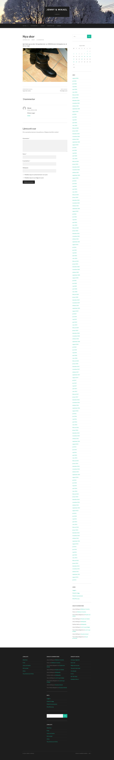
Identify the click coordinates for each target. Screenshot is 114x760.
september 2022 (76, 208)
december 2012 (75, 532)
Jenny (33, 39)
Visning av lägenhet (75, 659)
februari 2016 (75, 427)
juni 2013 (74, 516)
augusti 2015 (75, 444)
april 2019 (74, 322)
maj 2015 (74, 452)
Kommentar (26, 138)
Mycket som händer (85, 618)
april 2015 (74, 455)
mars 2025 (74, 125)
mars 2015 (74, 458)
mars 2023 (74, 191)
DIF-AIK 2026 (74, 676)
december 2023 (75, 167)
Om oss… (25, 25)
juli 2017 (74, 380)
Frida (24, 662)
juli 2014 (74, 480)
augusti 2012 (75, 543)
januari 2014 (75, 496)
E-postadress (26, 161)
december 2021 (75, 233)
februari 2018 (75, 361)
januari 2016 (75, 430)
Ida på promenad (84, 634)
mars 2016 (74, 424)
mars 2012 (74, 557)
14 (84, 56)
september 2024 (76, 142)
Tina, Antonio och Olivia (28, 673)
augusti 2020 (75, 277)
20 (81, 59)
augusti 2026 (75, 78)
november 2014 (76, 469)
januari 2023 (75, 197)
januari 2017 (75, 397)
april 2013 (74, 521)
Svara (28, 115)
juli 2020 (74, 280)
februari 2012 (75, 560)
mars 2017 (74, 391)
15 (87, 56)
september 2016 (76, 408)
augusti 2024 (75, 144)
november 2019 (76, 302)
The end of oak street (75, 668)
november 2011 (76, 568)
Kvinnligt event (63, 90)
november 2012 (76, 535)
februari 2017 (75, 394)
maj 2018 (74, 352)
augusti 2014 (75, 477)
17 (73, 59)
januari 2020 (75, 297)
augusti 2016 (75, 410)
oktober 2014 (75, 471)
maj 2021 (74, 252)
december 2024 (75, 133)
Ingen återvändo (27, 90)
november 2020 (76, 269)
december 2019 (75, 300)
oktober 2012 (75, 538)
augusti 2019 (75, 311)
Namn (25, 154)
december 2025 (75, 100)
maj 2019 (74, 319)
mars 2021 (74, 258)
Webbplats (25, 167)
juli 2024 (74, 147)
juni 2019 (74, 316)
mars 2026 (74, 92)
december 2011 (75, 566)
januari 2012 (75, 563)
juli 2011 (74, 579)
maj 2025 (74, 119)
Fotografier (34, 25)
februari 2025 (75, 128)
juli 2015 (74, 446)
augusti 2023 (75, 178)
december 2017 (75, 366)
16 (90, 56)
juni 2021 (74, 250)
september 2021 (76, 241)
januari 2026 (75, 97)
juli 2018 (74, 347)
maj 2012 (74, 552)
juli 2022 (74, 214)
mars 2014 (74, 491)
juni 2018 (74, 349)
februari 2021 (75, 261)
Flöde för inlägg (75, 593)
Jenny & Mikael (57, 9)
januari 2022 (75, 230)
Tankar (43, 25)
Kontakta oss (50, 25)
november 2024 (76, 136)
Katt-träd (73, 662)
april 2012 (74, 555)
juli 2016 (74, 413)
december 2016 (75, 399)
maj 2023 (74, 186)
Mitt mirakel (25, 668)
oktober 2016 (75, 405)
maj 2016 (74, 419)
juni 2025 (74, 117)
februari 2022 (75, 227)
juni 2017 (74, 383)
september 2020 (76, 275)
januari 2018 (75, 363)
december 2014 (75, 466)
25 (76, 61)
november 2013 (76, 502)
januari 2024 (75, 164)
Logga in (74, 590)
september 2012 (76, 541)
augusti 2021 (75, 244)
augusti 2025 (75, 111)
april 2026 (74, 89)
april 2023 (74, 189)
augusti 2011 (75, 577)
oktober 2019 (75, 305)
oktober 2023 (75, 172)
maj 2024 (74, 153)
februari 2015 (75, 460)
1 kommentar (40, 39)
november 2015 (76, 435)
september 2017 (76, 374)
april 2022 (74, 222)
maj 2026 (74, 86)
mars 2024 (74, 158)
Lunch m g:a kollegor (85, 627)
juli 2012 (74, 546)
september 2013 (76, 507)
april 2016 (74, 422)
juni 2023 (74, 183)
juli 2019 (74, 313)
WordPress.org (75, 598)
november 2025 (76, 103)
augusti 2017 (75, 377)
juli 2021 (74, 247)
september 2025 (76, 108)
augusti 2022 (75, 211)
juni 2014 (74, 482)
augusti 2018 (75, 344)
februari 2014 (75, 494)
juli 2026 (74, 81)
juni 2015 (74, 449)
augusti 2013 (75, 510)
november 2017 (76, 369)
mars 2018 (74, 358)
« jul (74, 67)
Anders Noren (83, 753)
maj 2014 (74, 485)
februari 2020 (75, 294)
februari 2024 (75, 161)
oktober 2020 (75, 272)
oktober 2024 (75, 139)
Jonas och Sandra (27, 665)
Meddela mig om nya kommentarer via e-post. (36, 174)
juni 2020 (74, 283)
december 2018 (75, 333)
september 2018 (76, 341)
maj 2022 (74, 219)
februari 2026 (75, 94)
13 (81, 56)
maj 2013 (74, 519)
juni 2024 (74, 150)
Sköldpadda (83, 621)
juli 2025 (74, 114)
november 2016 (76, 402)
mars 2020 (74, 291)
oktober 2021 (75, 239)
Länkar (59, 25)
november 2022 (76, 203)
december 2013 (75, 499)
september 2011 (76, 574)
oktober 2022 (75, 205)
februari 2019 (75, 327)
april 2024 (74, 155)
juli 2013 (74, 513)
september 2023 (76, 175)
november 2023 (76, 169)
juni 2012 (74, 549)
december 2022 (75, 200)
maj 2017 (74, 385)
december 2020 (75, 266)
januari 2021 (75, 264)
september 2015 (76, 441)
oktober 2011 (75, 571)
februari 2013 (75, 527)
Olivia (24, 671)
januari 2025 (75, 130)
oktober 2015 (75, 438)
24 (73, 61)
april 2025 (74, 122)
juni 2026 (74, 83)
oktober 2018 (75, 338)
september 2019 (76, 308)
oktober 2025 (75, 106)
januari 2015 (75, 463)
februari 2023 (75, 194)
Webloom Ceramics (85, 609)
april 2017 (74, 388)
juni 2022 (74, 216)
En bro (72, 673)
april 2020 (74, 288)
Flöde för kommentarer (77, 595)
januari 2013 (75, 530)
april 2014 (74, 488)
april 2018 (74, 355)
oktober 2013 (75, 505)
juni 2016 (74, 416)
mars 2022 (74, 225)
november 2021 (76, 236)
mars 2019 (74, 324)
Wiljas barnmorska (75, 665)
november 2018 (76, 336)
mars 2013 (74, 524)
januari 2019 (75, 330)
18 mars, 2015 (26, 39)
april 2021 (74, 255)
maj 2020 (74, 286)
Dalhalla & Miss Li (75, 679)
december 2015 (75, 433)
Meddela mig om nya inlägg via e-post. (34, 177)
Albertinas (25, 659)
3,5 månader (73, 671)
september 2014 (76, 474)
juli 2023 (74, 180)
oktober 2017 (75, 372)
